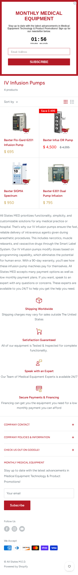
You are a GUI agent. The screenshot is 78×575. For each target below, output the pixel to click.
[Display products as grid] (65, 102)
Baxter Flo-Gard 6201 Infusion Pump (18, 142)
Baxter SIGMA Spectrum (13, 193)
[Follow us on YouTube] (22, 529)
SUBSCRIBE (39, 62)
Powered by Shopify (16, 566)
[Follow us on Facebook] (7, 529)
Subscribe (17, 505)
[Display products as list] (72, 102)
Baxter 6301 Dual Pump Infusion (54, 193)
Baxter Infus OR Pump (58, 140)
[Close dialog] (75, 3)
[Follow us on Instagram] (14, 529)
